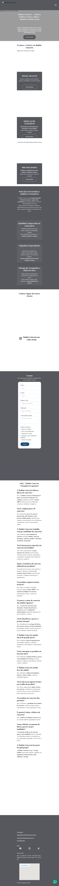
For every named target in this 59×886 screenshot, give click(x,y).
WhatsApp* (23, 408)
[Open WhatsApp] (55, 881)
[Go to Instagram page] (20, 338)
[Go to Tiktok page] (39, 848)
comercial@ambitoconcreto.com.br (25, 838)
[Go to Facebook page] (20, 848)
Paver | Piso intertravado (28, 431)
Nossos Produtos (29, 37)
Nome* (22, 385)
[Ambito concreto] (29, 826)
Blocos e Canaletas (26, 429)
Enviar (25, 444)
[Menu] (56, 5)
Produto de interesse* (26, 427)
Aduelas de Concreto (27, 433)
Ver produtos (29, 87)
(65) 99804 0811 (21, 840)
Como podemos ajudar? (26, 415)
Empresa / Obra (24, 400)
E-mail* (22, 392)
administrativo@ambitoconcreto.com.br (26, 835)
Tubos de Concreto (26, 439)
